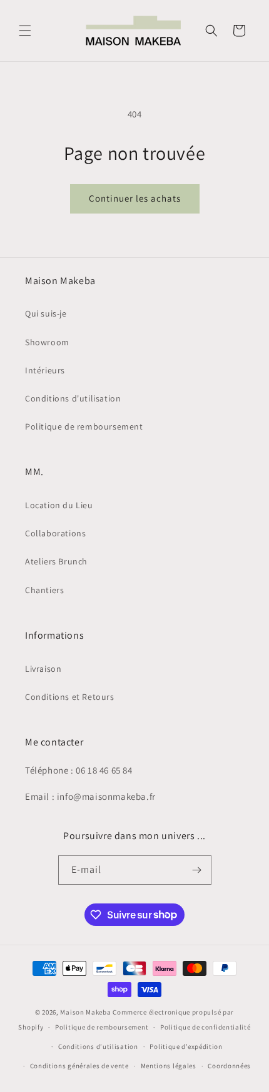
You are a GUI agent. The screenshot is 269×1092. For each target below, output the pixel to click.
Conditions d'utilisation (73, 398)
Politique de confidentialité (205, 1027)
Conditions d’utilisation (98, 1046)
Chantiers (44, 590)
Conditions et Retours (69, 696)
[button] (25, 30)
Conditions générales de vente (79, 1065)
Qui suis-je (46, 313)
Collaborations (55, 533)
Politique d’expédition (186, 1046)
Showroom (47, 342)
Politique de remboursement (84, 426)
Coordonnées (229, 1065)
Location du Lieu (59, 505)
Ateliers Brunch (56, 561)
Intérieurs (45, 370)
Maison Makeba (85, 1012)
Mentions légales (168, 1065)
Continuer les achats (135, 198)
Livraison (43, 668)
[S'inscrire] (197, 870)
